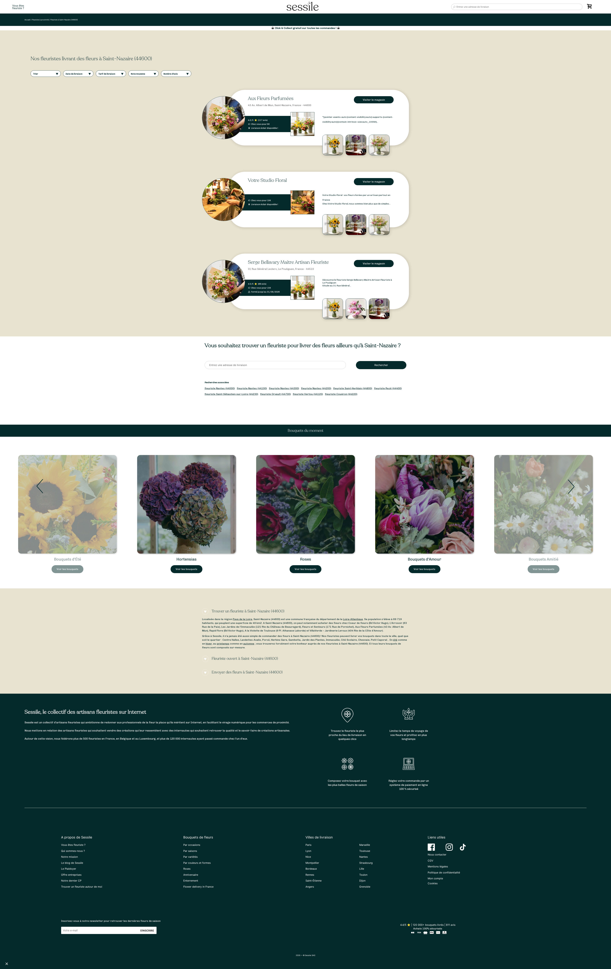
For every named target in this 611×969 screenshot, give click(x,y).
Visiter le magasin (374, 99)
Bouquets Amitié (305, 559)
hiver (209, 643)
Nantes (363, 856)
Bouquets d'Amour (186, 559)
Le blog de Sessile (72, 862)
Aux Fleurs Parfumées (270, 98)
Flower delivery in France (198, 886)
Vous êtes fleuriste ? (73, 844)
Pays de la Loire (242, 619)
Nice (308, 856)
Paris (308, 844)
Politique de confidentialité (444, 872)
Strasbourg (366, 862)
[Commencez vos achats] (590, 7)
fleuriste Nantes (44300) (284, 388)
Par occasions (191, 844)
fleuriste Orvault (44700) (275, 394)
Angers (310, 886)
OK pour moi (59, 953)
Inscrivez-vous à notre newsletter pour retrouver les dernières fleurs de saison (111, 920)
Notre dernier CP (71, 880)
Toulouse (364, 850)
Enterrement (190, 880)
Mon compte (435, 878)
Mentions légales (438, 866)
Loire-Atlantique (353, 619)
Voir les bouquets (67, 569)
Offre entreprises (71, 874)
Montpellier (312, 862)
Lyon (308, 850)
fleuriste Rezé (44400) (388, 388)
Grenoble (364, 886)
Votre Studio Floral (267, 180)
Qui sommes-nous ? (73, 850)
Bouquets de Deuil (543, 559)
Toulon (363, 874)
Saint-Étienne (314, 880)
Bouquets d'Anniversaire (424, 559)
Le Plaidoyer (68, 868)
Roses (67, 559)
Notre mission (69, 856)
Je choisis (37, 953)
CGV (430, 860)
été (395, 639)
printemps (223, 643)
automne (248, 643)
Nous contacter (437, 854)
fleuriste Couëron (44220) (341, 394)
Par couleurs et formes (197, 862)
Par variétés (190, 856)
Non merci (14, 953)
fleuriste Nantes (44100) (252, 388)
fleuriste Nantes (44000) (220, 388)
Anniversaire (190, 874)
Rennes (310, 874)
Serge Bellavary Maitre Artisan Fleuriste (288, 262)
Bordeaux (311, 868)
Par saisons (190, 850)
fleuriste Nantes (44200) (316, 388)
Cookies (433, 883)
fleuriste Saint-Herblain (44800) (352, 388)
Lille (361, 868)
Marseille (364, 844)
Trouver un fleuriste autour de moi (81, 886)
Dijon (362, 880)
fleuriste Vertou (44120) (308, 394)
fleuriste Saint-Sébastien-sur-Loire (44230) (231, 394)
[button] (7, 963)
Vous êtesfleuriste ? (18, 6)
